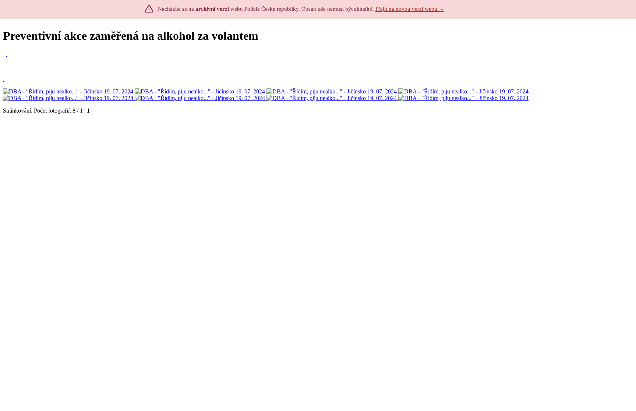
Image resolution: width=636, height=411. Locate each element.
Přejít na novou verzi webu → (409, 9)
